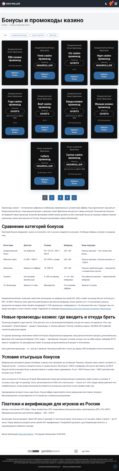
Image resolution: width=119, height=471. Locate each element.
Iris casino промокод (74, 55)
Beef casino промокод (44, 106)
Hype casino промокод (104, 57)
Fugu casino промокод (15, 103)
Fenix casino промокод (45, 57)
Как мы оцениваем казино (72, 466)
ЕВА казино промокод (15, 59)
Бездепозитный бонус (19, 35)
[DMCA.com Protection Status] (33, 451)
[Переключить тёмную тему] (106, 3)
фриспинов (106, 309)
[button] (115, 3)
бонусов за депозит (90, 309)
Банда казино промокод (74, 103)
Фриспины (53, 35)
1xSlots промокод (45, 158)
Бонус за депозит (38, 35)
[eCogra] (86, 452)
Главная (4, 25)
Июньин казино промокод (104, 106)
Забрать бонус (15, 74)
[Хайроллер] (13, 3)
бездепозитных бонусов (70, 309)
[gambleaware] (50, 451)
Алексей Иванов (26, 434)
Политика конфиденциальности (49, 466)
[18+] (76, 452)
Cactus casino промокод (74, 156)
